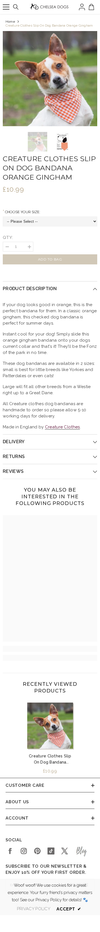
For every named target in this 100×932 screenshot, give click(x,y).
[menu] (6, 7)
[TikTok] (51, 851)
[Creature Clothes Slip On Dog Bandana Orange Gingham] (50, 726)
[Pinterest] (37, 851)
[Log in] (82, 7)
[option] (50, 78)
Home (10, 22)
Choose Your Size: (22, 212)
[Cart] (91, 7)
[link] (50, 649)
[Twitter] (64, 851)
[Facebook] (10, 851)
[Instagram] (23, 851)
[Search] (15, 7)
